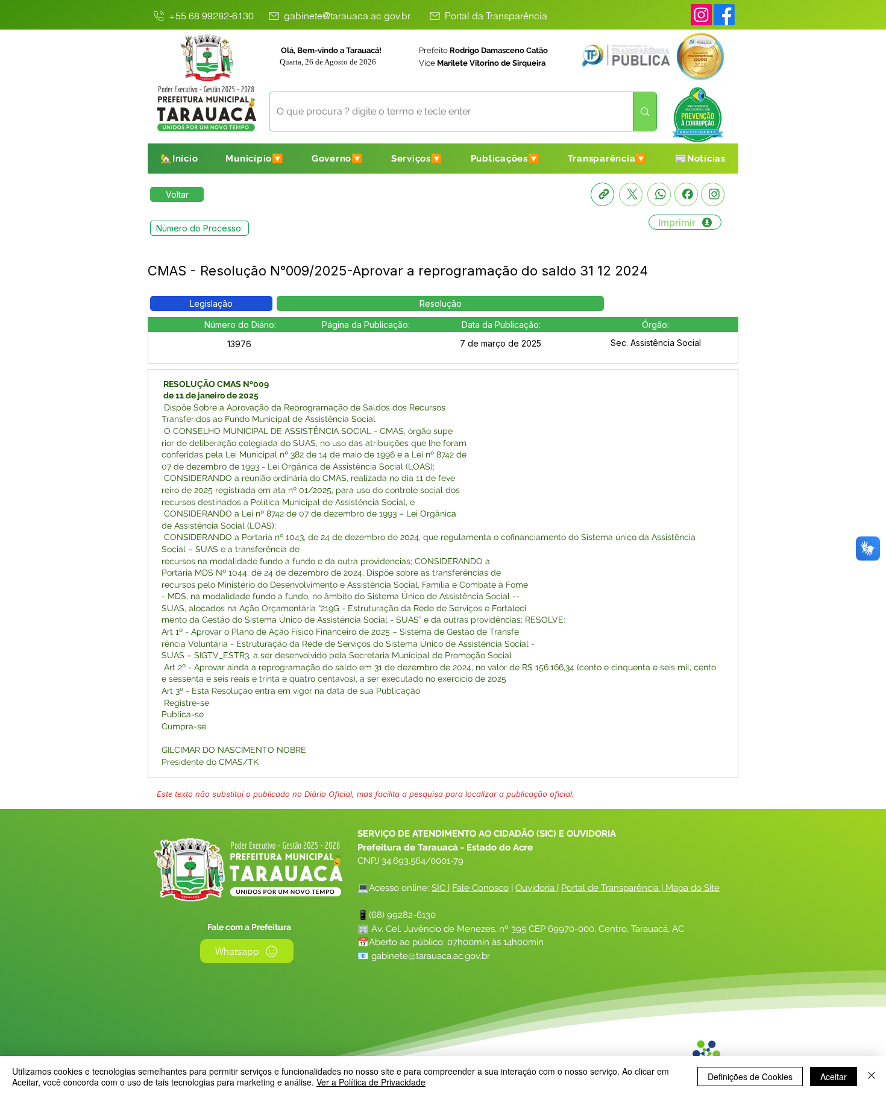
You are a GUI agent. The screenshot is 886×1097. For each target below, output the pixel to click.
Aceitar (833, 1076)
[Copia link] (602, 194)
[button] (255, 158)
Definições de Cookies (750, 1076)
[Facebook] (686, 194)
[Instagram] (701, 14)
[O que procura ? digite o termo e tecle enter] (644, 111)
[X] (631, 194)
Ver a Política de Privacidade (371, 1082)
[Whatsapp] (659, 194)
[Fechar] (871, 1076)
